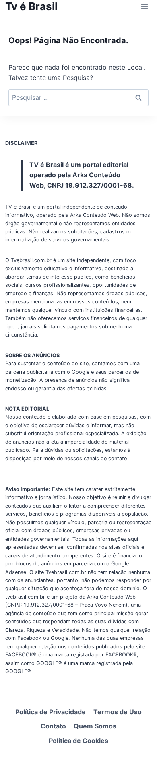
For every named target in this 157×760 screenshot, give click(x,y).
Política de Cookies (78, 741)
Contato (53, 726)
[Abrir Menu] (144, 6)
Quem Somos (95, 726)
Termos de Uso (117, 712)
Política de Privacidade (50, 712)
